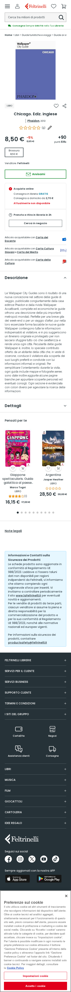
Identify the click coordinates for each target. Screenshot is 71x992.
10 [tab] (53, 513)
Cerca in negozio (35, 223)
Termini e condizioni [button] (20, 703)
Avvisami (38, 174)
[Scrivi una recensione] (49, 127)
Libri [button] (8, 769)
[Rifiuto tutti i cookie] (66, 896)
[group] (35, 25)
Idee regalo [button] (13, 823)
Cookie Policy (15, 968)
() (43, 127)
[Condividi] (64, 106)
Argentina (53, 475)
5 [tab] (33, 513)
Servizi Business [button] (16, 682)
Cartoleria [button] (13, 812)
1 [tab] (35, 96)
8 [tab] (45, 513)
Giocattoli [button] (13, 801)
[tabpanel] (35, 70)
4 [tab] (29, 513)
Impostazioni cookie (35, 976)
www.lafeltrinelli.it (28, 595)
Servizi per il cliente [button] (19, 671)
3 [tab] (25, 513)
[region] (35, 941)
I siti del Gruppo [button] (17, 714)
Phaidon (33, 121)
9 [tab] (49, 513)
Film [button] (7, 791)
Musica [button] (10, 780)
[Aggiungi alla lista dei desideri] (56, 106)
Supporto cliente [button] (18, 693)
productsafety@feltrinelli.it (27, 643)
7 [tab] (41, 513)
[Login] (17, 6)
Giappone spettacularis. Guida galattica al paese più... (17, 479)
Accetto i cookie (35, 986)
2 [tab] (21, 513)
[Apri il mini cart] (63, 6)
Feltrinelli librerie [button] (18, 660)
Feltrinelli (23, 163)
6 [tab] (37, 513)
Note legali (13, 531)
